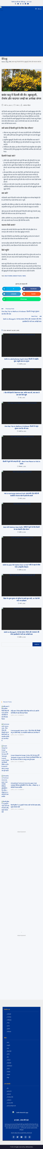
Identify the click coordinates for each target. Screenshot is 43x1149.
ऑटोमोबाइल (9, 1066)
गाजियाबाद (9, 1020)
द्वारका (8, 1026)
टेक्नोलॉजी (9, 1063)
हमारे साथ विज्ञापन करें (11, 1106)
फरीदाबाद (9, 1032)
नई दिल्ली (9, 1014)
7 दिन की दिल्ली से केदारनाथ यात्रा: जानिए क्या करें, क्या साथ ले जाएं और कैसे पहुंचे (22, 394)
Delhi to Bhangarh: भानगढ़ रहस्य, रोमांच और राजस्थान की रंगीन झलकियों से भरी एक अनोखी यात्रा (21, 633)
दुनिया (8, 1054)
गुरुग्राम (8, 1029)
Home (3, 62)
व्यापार (8, 1069)
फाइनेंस (8, 1072)
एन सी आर (9, 1017)
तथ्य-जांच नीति (10, 1103)
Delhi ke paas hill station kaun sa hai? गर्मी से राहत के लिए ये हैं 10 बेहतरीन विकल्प (21, 566)
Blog (7, 62)
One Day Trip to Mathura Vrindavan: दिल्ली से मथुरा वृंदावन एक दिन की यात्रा (21, 427)
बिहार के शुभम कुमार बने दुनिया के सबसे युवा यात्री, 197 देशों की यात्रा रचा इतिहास (21, 599)
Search (36, 644)
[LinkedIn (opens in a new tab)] (25, 4)
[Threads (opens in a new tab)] (20, 4)
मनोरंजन (8, 1060)
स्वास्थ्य (8, 1075)
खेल (8, 1057)
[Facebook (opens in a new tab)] (18, 4)
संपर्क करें (9, 1094)
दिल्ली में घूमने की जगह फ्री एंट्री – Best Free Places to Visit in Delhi (21, 462)
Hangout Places (17, 276)
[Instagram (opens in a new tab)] (23, 4)
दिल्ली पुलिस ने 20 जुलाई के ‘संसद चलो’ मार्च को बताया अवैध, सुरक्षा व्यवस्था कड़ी (26, 806)
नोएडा (8, 1023)
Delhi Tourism (8, 276)
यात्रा (10, 62)
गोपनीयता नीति (10, 1097)
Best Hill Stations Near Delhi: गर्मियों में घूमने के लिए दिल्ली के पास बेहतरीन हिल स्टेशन (21, 528)
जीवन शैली (9, 1051)
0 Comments (21, 715)
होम (7, 1088)
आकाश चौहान (26, 105)
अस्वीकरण (9, 1100)
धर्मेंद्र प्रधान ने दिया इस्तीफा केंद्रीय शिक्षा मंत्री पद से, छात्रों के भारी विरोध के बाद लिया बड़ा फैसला (25, 712)
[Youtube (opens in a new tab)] (28, 4)
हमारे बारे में (9, 1091)
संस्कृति (8, 1045)
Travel (24, 276)
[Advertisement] (21, 34)
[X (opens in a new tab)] (15, 4)
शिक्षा (8, 1078)
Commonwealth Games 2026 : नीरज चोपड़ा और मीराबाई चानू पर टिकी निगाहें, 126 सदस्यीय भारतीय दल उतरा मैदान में (25, 731)
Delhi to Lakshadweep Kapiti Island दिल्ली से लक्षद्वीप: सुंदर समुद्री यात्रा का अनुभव (21, 360)
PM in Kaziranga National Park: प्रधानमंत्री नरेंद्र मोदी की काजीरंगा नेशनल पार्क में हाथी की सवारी (21, 495)
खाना (8, 1042)
